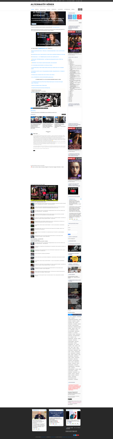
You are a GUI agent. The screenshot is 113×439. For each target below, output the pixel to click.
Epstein (74, 334)
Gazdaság (75, 338)
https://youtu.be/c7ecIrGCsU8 (35, 92)
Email (63, 0)
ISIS (74, 344)
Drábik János (77, 331)
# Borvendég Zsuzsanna (36, 108)
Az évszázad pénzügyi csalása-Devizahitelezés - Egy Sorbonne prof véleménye (42, 65)
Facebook (41, 0)
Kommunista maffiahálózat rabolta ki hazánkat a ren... (75, 77)
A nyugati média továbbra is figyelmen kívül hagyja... (75, 83)
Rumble (49, 0)
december (71, 61)
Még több (64, 114)
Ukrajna (69, 373)
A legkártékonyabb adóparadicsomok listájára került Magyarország (41, 87)
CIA (68, 329)
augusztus (71, 90)
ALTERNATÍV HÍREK (42, 4)
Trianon (76, 369)
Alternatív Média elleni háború (73, 319)
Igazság (77, 344)
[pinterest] (72, 1)
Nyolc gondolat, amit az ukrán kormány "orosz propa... (75, 79)
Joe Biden (69, 348)
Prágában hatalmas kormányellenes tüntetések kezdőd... (75, 84)
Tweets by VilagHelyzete (71, 238)
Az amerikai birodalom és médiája (73, 276)
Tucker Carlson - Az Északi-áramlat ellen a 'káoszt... (75, 65)
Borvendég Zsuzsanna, (41, 22)
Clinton (77, 329)
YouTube (45, 0)
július (70, 91)
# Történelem (46, 108)
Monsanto (76, 354)
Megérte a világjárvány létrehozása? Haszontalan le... (75, 88)
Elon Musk (70, 334)
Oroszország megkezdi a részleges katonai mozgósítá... (74, 72)
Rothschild (74, 363)
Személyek (36, 9)
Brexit (77, 328)
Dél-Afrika (70, 332)
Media (69, 354)
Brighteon (52, 0)
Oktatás (72, 357)
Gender (79, 338)
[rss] (76, 1)
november (71, 62)
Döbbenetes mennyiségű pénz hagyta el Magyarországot (39, 85)
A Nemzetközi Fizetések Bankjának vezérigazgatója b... (75, 75)
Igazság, (45, 22)
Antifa (80, 319)
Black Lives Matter (75, 325)
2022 (69, 60)
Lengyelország (77, 351)
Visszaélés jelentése (71, 312)
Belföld (77, 322)
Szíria (69, 367)
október (71, 63)
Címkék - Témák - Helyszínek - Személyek (70, 314)
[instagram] (80, 1)
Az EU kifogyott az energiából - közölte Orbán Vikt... (75, 81)
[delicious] (81, 1)
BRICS (74, 322)
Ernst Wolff (78, 334)
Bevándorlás (54, 9)
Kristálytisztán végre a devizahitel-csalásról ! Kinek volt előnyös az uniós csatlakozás (43, 74)
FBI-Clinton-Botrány (76, 335)
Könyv (69, 351)
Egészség (75, 332)
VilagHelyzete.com (42, 48)
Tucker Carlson (70, 370)
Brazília (73, 328)
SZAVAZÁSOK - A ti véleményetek (79, 314)
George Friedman (71, 341)
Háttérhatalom (67, 9)
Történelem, (48, 22)
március (71, 94)
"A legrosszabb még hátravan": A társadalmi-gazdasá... (74, 86)
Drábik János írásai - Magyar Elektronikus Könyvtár (74, 277)
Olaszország (77, 357)
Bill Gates (69, 325)
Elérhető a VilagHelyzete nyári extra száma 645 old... (76, 67)
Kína (79, 350)
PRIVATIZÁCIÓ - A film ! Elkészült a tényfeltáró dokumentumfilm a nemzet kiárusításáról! (44, 62)
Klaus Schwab (70, 350)
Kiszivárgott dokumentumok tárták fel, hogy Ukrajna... (75, 74)
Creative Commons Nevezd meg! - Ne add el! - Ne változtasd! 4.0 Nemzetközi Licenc (74, 402)
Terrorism (73, 367)
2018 (69, 99)
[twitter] (69, 1)
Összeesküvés (60, 9)
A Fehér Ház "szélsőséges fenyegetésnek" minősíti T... (76, 89)
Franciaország (70, 338)
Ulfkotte (73, 373)
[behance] (78, 1)
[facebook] (67, 1)
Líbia (69, 353)
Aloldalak (75, 314)
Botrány (69, 328)
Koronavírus (76, 350)
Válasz (34, 150)
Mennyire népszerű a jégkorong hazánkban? (42, 253)
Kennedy (78, 348)
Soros (78, 363)
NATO (79, 354)
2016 (69, 101)
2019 (69, 98)
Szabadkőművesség (71, 366)
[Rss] (81, 435)
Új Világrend (76, 379)
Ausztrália (70, 322)
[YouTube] (80, 435)
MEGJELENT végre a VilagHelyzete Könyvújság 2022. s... (74, 70)
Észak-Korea (74, 376)
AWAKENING (74, 316)
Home (33, 9)
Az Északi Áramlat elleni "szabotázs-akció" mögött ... (76, 69)
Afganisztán (79, 316)
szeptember (71, 64)
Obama (69, 357)
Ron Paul (69, 363)
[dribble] (75, 1)
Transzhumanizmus (71, 369)
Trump (80, 369)
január (71, 96)
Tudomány (75, 370)
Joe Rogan (74, 348)
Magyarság (78, 353)
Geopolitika (33, 117)
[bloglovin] (73, 1)
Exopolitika (70, 335)
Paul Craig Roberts (76, 360)
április (70, 93)
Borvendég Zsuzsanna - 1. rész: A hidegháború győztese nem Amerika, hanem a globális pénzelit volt (45, 56)
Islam (72, 347)
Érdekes (73, 9)
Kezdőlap (37, 0)
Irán (69, 347)
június (70, 92)
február (71, 95)
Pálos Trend (35, 133)
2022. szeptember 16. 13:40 (37, 134)
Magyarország (42, 9)
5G (68, 316)
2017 (69, 100)
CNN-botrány (72, 329)
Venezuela (77, 373)
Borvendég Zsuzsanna (56, 27)
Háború (44, 117)
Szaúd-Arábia (77, 366)
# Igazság (42, 108)
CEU (79, 328)
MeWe (56, 0)
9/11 (71, 316)
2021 (69, 97)
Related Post (33, 114)
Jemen (77, 347)
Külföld (48, 9)
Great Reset (76, 341)
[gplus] (70, 1)
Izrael (75, 347)
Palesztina (70, 360)
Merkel (72, 354)
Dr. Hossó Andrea (71, 331)
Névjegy (60, 0)
